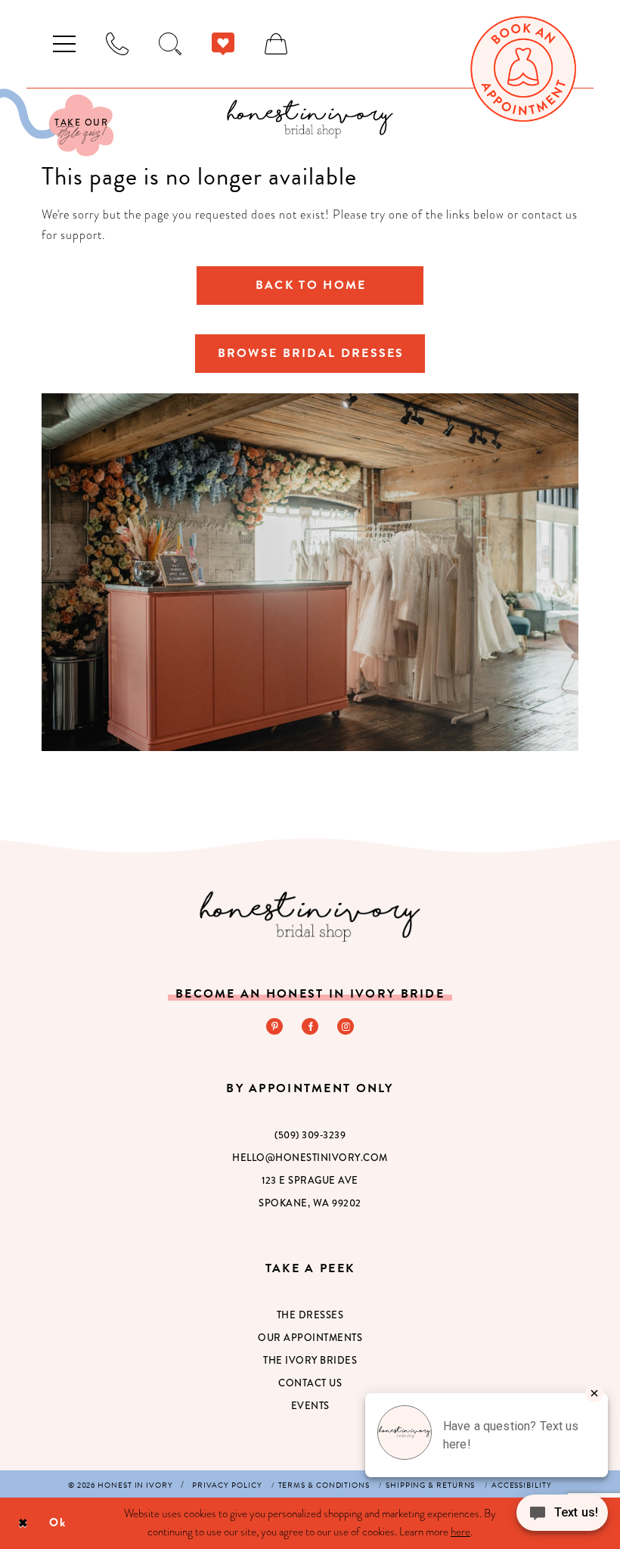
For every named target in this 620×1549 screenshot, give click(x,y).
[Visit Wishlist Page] (223, 44)
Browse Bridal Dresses (311, 353)
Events (310, 1405)
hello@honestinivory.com (310, 1157)
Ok (58, 1522)
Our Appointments (310, 1337)
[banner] (310, 118)
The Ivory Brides (310, 1360)
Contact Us (310, 1383)
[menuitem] (64, 44)
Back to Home (311, 285)
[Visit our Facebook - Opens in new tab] (310, 1026)
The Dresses (310, 1315)
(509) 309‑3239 (310, 1135)
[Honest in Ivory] (310, 916)
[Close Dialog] (23, 1523)
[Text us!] (562, 1517)
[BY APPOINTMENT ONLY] (117, 44)
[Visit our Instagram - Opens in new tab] (345, 1026)
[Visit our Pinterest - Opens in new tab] (274, 1026)
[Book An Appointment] (523, 69)
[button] (64, 44)
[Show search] (170, 44)
